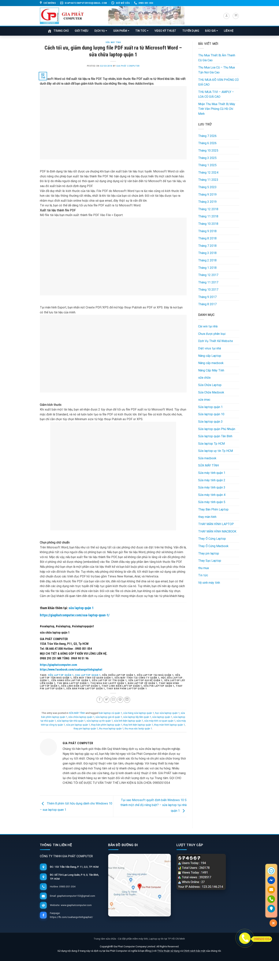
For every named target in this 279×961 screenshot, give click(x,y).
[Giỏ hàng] (236, 16)
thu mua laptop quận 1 (111, 728)
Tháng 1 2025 (207, 165)
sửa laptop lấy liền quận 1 (137, 717)
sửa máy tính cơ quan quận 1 (159, 720)
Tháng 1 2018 (207, 268)
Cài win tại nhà (208, 326)
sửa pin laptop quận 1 (78, 724)
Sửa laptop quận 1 (210, 407)
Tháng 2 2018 (207, 260)
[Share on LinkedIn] (127, 700)
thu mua (203, 568)
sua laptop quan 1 (88, 674)
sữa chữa (204, 377)
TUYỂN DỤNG (190, 30)
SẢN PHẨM (120, 30)
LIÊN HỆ (228, 30)
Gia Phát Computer (128, 66)
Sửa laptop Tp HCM (211, 443)
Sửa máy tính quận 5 (211, 502)
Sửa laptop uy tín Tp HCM (215, 451)
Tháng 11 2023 (208, 180)
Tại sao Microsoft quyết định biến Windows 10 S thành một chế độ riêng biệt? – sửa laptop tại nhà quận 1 (153, 805)
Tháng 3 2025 (207, 158)
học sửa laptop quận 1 (167, 713)
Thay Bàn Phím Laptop (213, 509)
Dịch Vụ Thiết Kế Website (215, 341)
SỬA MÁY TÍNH (113, 42)
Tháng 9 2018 (207, 231)
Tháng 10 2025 (208, 150)
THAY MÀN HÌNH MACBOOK (217, 531)
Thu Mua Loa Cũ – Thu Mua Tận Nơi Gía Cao (216, 70)
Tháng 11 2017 (208, 282)
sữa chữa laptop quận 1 (81, 717)
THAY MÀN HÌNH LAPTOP (216, 524)
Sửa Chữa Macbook (211, 392)
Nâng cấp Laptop (209, 356)
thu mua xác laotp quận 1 (138, 728)
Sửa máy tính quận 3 (211, 487)
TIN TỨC (141, 30)
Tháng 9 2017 (207, 297)
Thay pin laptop (208, 553)
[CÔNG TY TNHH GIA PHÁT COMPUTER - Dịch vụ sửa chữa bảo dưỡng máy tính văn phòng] (62, 16)
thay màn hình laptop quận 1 (169, 724)
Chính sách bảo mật (194, 950)
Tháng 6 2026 (207, 143)
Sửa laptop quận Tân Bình (215, 436)
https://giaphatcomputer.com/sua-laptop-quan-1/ (75, 615)
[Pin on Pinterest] (120, 700)
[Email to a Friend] (113, 700)
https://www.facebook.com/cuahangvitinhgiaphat (71, 669)
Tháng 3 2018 (207, 253)
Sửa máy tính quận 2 (211, 480)
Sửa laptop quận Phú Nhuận (216, 429)
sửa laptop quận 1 (81, 608)
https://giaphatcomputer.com (58, 665)
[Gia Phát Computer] (137, 16)
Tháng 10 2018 (208, 224)
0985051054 (262, 939)
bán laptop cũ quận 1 (110, 713)
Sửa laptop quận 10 (211, 414)
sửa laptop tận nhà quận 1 (71, 720)
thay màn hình (207, 517)
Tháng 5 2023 (207, 187)
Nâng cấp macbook (211, 363)
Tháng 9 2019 (207, 194)
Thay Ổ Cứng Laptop (212, 538)
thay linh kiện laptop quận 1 (138, 724)
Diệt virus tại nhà (209, 348)
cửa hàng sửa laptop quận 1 (138, 713)
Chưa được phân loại (211, 334)
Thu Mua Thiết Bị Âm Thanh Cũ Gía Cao (216, 57)
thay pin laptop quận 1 (86, 728)
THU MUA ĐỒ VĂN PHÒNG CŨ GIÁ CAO (218, 82)
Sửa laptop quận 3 (210, 421)
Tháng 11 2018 (208, 216)
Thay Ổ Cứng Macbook (213, 546)
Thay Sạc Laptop (209, 560)
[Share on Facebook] (99, 700)
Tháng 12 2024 (208, 172)
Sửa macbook (207, 458)
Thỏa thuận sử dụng (168, 950)
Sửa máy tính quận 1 (211, 473)
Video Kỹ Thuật (165, 30)
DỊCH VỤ (100, 30)
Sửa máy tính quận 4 (211, 495)
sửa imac (204, 399)
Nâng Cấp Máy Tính (211, 370)
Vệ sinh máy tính (209, 582)
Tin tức (203, 575)
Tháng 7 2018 (207, 246)
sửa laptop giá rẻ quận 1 (108, 717)
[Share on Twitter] (106, 700)
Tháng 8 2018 (207, 238)
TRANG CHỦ (61, 30)
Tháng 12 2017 (208, 275)
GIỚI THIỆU (81, 30)
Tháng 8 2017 (207, 304)
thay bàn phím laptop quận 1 (106, 724)
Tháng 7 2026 (207, 136)
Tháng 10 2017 (208, 289)
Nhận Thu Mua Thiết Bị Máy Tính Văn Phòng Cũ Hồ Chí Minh (216, 109)
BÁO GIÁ (210, 30)
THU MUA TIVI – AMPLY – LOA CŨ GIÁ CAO (216, 94)
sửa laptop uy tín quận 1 (100, 720)
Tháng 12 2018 (208, 209)
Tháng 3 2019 (207, 202)
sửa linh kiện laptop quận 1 (128, 720)
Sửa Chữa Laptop (209, 385)
